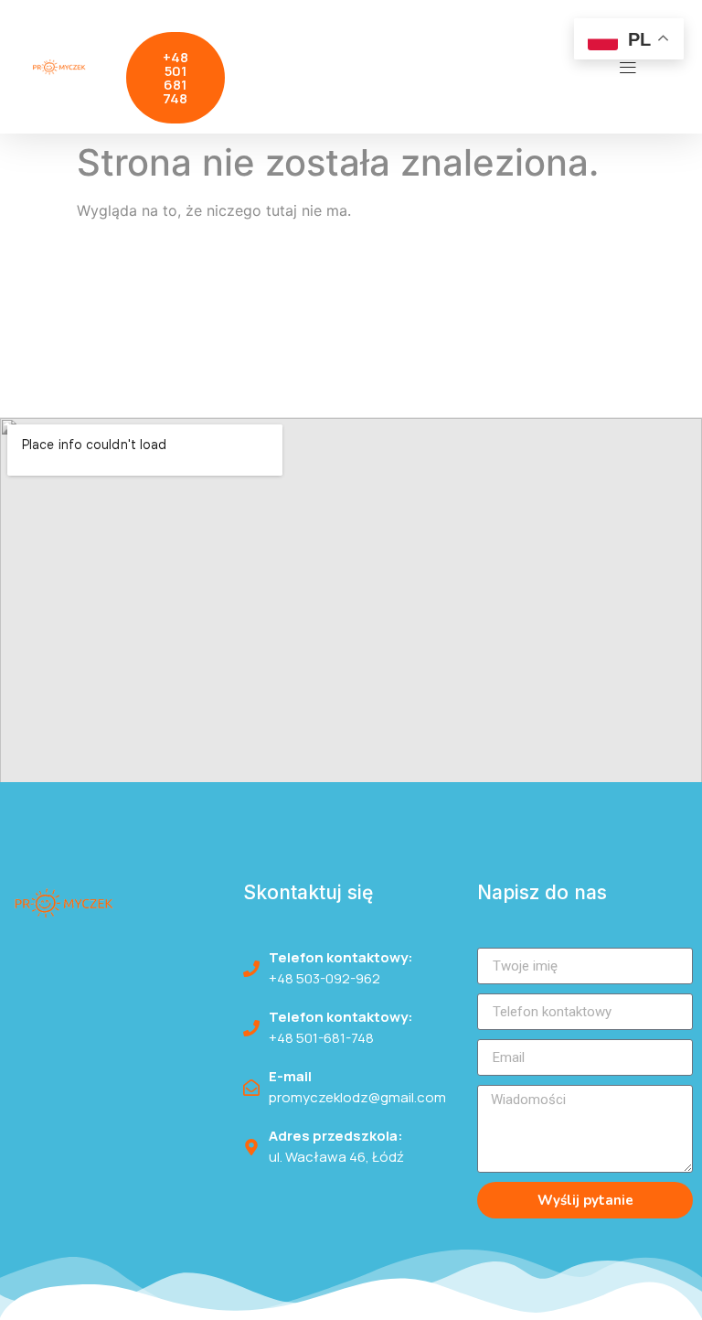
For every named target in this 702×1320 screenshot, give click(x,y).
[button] (628, 66)
